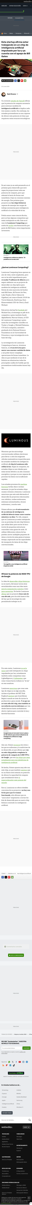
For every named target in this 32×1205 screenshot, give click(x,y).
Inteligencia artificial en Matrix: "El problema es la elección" (14, 258)
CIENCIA (25, 6)
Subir (25, 1127)
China (5, 33)
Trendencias (5, 1171)
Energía (4, 1097)
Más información (6, 1203)
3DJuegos (19, 1136)
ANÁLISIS (4, 6)
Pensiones (18, 33)
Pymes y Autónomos (22, 1173)
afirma (3, 594)
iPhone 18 (26, 33)
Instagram (23, 1061)
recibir (11, 225)
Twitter (18, 80)
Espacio (4, 1093)
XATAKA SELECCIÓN (15, 6)
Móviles (19, 1093)
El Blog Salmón (21, 1171)
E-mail (25, 80)
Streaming (5, 1090)
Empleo (4, 1107)
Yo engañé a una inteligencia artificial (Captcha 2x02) (15, 565)
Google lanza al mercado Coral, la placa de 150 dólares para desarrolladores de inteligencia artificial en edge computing (16, 735)
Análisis (19, 1090)
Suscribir (26, 1048)
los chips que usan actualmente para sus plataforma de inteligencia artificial (15, 759)
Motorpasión (20, 1159)
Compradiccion (6, 1176)
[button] (12, 94)
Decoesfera (5, 1173)
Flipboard (22, 80)
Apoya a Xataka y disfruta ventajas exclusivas (16, 1076)
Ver (17, 955)
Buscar (29, 1120)
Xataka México (6, 1185)
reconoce (17, 745)
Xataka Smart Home (7, 1144)
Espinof (19, 1150)
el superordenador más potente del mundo (13, 780)
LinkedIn (10, 1065)
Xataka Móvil (5, 1139)
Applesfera (5, 1141)
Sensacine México (22, 1187)
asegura (11, 696)
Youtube (19, 1061)
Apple (3, 1100)
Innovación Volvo (19, 18)
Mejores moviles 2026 (20, 1034)
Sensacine (19, 1148)
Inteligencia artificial (25, 873)
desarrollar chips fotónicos (20, 581)
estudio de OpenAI (18, 101)
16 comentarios (8, 80)
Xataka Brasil (5, 1187)
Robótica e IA (12, 873)
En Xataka (6, 255)
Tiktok (13, 1065)
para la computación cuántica (12, 589)
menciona (13, 688)
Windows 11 (20, 1107)
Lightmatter (18, 678)
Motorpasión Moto (22, 1162)
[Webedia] (28, 1)
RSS (3, 1065)
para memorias (7, 591)
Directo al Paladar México (7, 1193)
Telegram (26, 1061)
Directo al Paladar (7, 1159)
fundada (21, 310)
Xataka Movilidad (21, 1097)
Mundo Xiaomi (6, 1146)
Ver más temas (7, 1113)
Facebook (15, 80)
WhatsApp (9, 1061)
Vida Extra (19, 1139)
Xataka (4, 1136)
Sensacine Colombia (22, 1190)
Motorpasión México (22, 1193)
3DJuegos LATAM (21, 1185)
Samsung (19, 1100)
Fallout (11, 33)
